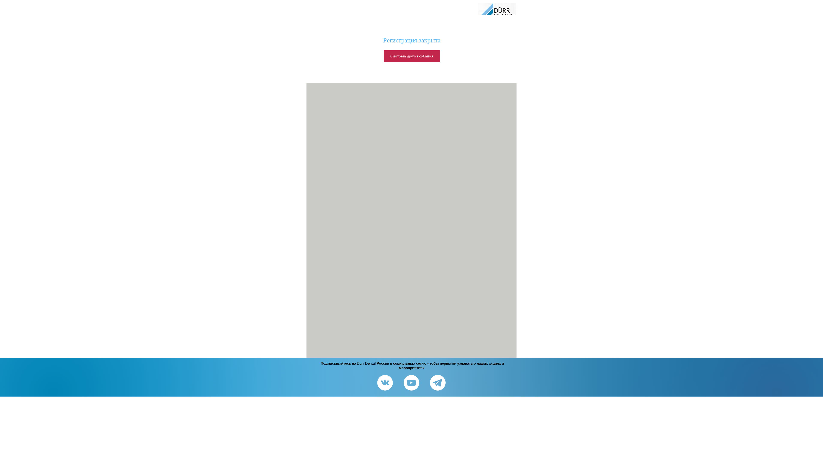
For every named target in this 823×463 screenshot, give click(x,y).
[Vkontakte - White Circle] (385, 383)
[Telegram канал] (438, 383)
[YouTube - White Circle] (411, 383)
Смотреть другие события (411, 56)
